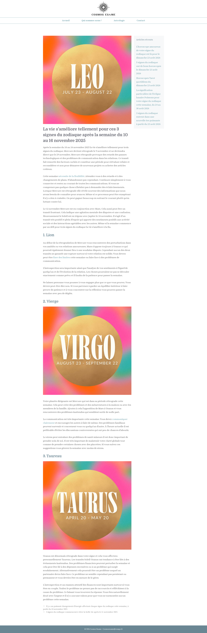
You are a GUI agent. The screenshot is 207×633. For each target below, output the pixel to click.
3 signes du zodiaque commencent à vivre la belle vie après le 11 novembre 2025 (81, 612)
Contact (141, 20)
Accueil (66, 20)
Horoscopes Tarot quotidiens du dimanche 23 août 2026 (148, 82)
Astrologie (119, 20)
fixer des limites (61, 257)
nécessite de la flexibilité (71, 176)
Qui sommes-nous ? (92, 20)
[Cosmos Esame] (103, 8)
